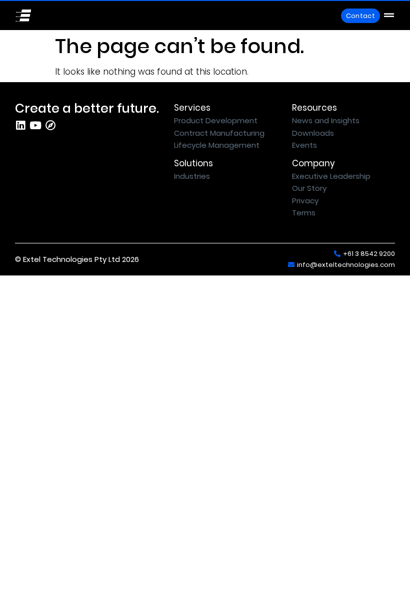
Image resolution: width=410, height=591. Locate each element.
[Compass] (50, 125)
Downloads (313, 133)
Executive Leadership (331, 176)
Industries (192, 176)
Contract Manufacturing (219, 133)
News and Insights (326, 120)
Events (304, 145)
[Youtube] (35, 125)
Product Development (216, 120)
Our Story (309, 188)
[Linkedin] (20, 125)
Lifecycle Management (217, 145)
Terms (304, 212)
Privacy (305, 200)
